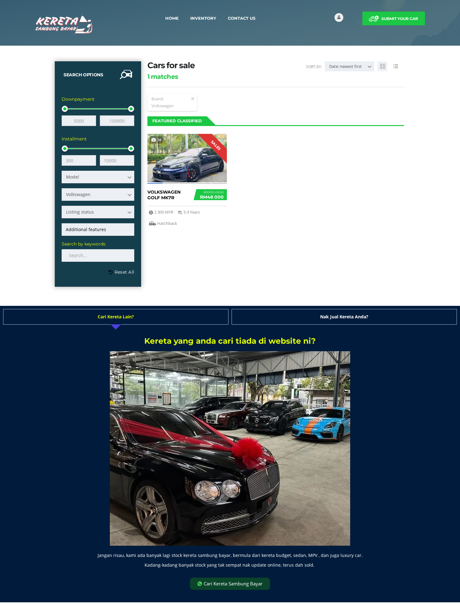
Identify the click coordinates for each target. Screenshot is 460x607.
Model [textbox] (72, 177)
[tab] (115, 317)
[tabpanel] (230, 463)
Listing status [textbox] (80, 212)
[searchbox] (99, 229)
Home (172, 18)
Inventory (203, 18)
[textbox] (98, 194)
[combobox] (98, 177)
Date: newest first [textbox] (345, 66)
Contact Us (241, 18)
